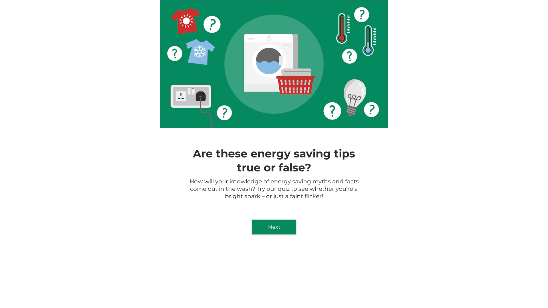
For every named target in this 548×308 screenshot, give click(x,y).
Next (274, 227)
